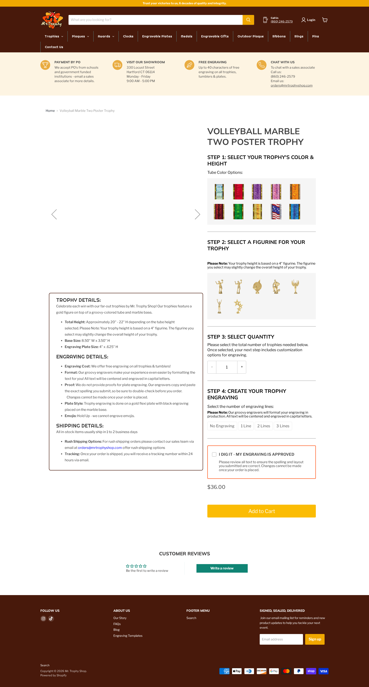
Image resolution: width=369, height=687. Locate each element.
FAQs (117, 624)
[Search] (248, 20)
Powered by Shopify (53, 675)
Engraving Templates (127, 635)
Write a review (222, 568)
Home (50, 111)
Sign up (315, 639)
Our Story (119, 618)
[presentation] (225, 172)
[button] (218, 191)
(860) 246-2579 (282, 21)
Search (191, 618)
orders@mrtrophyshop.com (292, 85)
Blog (116, 629)
